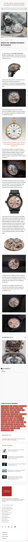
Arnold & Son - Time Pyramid (10, 361)
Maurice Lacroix (20, 420)
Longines (10, 420)
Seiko (15, 426)
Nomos (17, 422)
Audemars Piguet (22, 406)
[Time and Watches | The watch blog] (14, 5)
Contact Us (4, 538)
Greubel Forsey (10, 416)
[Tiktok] (11, 527)
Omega (21, 422)
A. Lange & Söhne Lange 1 (7, 507)
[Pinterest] (8, 527)
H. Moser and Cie (18, 416)
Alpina (11, 406)
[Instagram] (2, 527)
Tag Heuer (3, 428)
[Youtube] (15, 527)
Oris (25, 422)
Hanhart (7, 418)
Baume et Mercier (5, 408)
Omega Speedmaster (6, 514)
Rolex (12, 426)
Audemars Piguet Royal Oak (7, 508)
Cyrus (23, 410)
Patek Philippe (17, 424)
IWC (14, 418)
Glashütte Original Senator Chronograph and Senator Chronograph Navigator (14, 29)
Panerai (2, 424)
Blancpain (17, 408)
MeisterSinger (4, 422)
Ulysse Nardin (13, 428)
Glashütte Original (22, 414)
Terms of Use (5, 534)
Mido (9, 422)
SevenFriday (19, 426)
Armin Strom (15, 406)
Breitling (7, 410)
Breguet (2, 410)
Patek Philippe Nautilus (6, 517)
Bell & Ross (12, 408)
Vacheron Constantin (5, 430)
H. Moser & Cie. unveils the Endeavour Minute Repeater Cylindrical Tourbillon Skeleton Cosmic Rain (16, 457)
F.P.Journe (17, 412)
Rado (2, 426)
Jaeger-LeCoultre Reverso (7, 513)
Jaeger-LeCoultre (20, 418)
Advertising (4, 532)
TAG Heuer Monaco (5, 520)
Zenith (12, 430)
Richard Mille (7, 426)
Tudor (7, 428)
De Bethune (3, 412)
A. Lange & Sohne (5, 406)
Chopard (19, 410)
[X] (5, 527)
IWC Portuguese (5, 511)
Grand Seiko (3, 416)
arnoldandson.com (6, 290)
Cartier (15, 410)
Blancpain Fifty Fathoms (6, 510)
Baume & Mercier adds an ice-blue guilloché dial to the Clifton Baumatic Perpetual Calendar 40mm (15, 477)
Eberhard (12, 412)
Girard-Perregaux (14, 414)
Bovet (21, 408)
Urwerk (18, 428)
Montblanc (13, 422)
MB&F (14, 420)
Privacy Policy (5, 536)
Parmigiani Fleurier (9, 424)
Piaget (22, 424)
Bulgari (11, 410)
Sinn (24, 426)
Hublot (11, 418)
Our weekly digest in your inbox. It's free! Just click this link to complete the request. (13, 439)
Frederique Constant (5, 414)
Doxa (8, 412)
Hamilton (3, 418)
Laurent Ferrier (4, 420)
